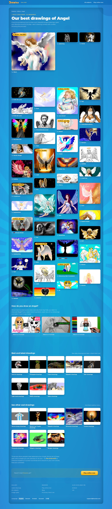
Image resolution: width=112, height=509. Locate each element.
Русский (41, 498)
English (21, 498)
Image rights (15, 492)
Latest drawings (16, 488)
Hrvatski (34, 498)
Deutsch (27, 498)
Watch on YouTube (18, 334)
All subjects (87, 2)
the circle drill (51, 458)
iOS (73, 490)
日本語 (47, 498)
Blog (43, 490)
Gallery (19, 11)
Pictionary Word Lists (48, 492)
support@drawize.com (93, 498)
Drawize (14, 11)
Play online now (98, 2)
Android (74, 488)
